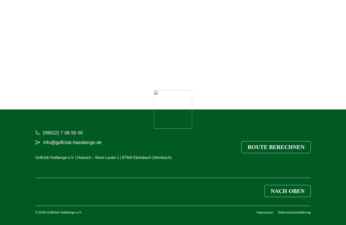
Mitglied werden (248, 16)
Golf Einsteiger (213, 16)
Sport (135, 16)
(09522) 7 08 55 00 (63, 132)
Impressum (265, 212)
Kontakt (280, 16)
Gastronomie (108, 16)
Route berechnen (276, 147)
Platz (59, 16)
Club (39, 16)
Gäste (79, 16)
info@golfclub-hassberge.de (72, 142)
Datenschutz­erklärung (294, 212)
